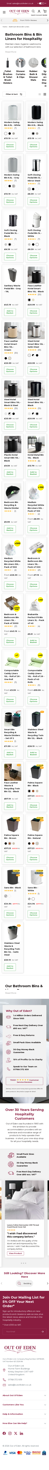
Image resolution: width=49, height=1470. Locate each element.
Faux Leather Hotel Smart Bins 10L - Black (36, 288)
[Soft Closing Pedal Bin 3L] (36, 164)
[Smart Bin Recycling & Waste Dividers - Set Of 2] (12, 719)
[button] (45, 11)
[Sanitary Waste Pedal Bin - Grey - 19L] (12, 275)
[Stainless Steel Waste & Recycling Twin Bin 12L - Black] (36, 719)
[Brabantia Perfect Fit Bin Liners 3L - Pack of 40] (36, 604)
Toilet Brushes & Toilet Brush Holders (7, 77)
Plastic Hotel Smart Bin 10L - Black (12, 458)
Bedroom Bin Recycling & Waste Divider (11, 505)
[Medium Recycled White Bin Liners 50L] (36, 491)
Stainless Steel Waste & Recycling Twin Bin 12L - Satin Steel (12, 949)
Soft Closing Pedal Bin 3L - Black (11, 233)
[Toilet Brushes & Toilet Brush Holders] (8, 63)
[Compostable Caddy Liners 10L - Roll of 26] (12, 660)
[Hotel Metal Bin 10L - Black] (36, 444)
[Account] (39, 11)
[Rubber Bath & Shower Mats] (33, 63)
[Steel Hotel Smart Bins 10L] (36, 330)
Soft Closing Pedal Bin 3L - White (35, 233)
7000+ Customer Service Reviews (24, 1081)
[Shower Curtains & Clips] (20, 63)
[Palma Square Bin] (36, 772)
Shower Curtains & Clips (20, 74)
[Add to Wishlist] (19, 146)
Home (5, 27)
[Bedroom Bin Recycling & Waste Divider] (12, 491)
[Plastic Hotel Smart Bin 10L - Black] (12, 444)
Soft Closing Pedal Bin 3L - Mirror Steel (35, 178)
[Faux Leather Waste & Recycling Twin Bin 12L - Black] (12, 772)
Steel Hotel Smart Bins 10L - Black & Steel (12, 402)
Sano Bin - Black (12, 887)
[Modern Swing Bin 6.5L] (12, 111)
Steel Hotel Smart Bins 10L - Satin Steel (36, 344)
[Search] (33, 11)
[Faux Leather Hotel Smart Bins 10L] (36, 275)
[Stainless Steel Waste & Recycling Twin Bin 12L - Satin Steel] (12, 932)
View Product (15, 1253)
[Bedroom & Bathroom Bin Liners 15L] (36, 547)
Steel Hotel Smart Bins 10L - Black (36, 402)
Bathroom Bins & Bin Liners (19, 27)
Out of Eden (15, 1446)
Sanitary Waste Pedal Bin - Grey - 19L (12, 288)
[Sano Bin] (12, 877)
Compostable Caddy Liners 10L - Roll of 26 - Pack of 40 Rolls (36, 676)
